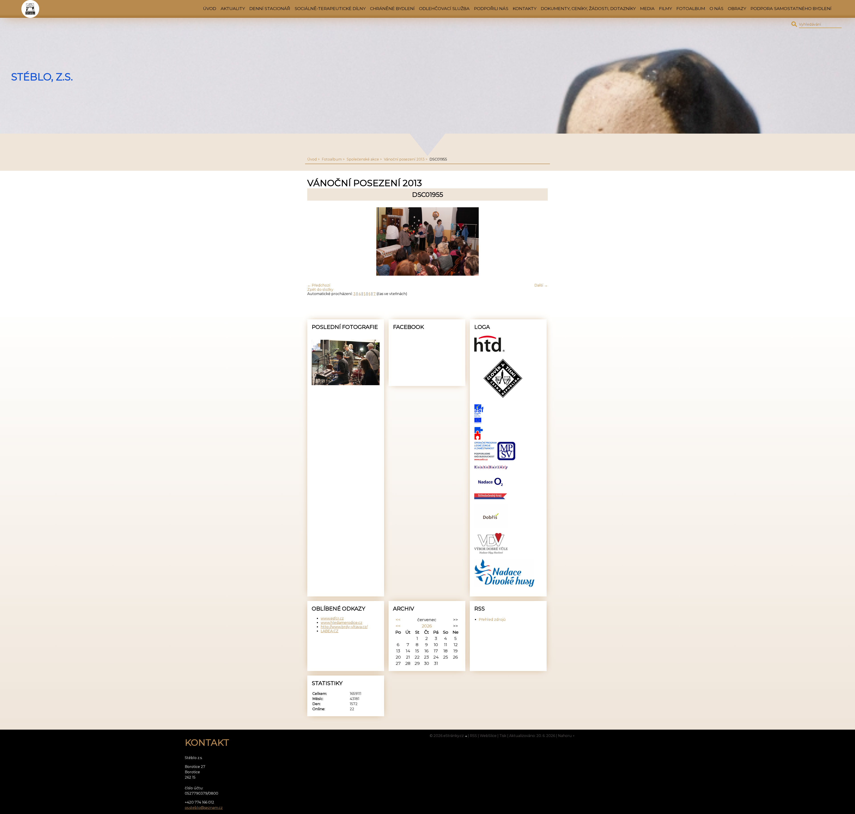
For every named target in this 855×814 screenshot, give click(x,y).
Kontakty (524, 8)
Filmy (665, 8)
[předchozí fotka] (314, 242)
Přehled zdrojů (492, 619)
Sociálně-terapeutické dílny (330, 8)
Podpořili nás (491, 8)
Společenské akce (363, 159)
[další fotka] (540, 242)
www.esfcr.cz (332, 618)
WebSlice (488, 736)
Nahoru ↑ (566, 736)
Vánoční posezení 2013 (404, 159)
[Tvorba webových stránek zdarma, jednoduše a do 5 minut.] (466, 736)
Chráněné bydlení (392, 8)
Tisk (502, 736)
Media (647, 8)
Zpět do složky (320, 289)
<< (398, 619)
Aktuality (233, 8)
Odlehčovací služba (444, 8)
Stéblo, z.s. (42, 77)
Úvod (209, 8)
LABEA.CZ (329, 631)
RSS (473, 736)
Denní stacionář (269, 8)
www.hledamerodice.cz (341, 623)
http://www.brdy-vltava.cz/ (344, 627)
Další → (541, 285)
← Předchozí (318, 285)
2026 (427, 626)
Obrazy (737, 8)
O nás (716, 8)
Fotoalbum (690, 8)
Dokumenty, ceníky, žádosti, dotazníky (588, 8)
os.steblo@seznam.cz (204, 808)
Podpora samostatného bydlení (791, 8)
